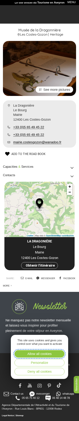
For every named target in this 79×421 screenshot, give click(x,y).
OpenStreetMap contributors (60, 235)
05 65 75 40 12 (31, 397)
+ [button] (70, 186)
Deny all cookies (40, 371)
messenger (47, 278)
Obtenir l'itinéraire (40, 265)
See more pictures (56, 90)
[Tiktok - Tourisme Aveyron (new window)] (59, 385)
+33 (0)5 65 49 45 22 (28, 127)
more (6, 285)
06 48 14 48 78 (61, 397)
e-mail (29, 278)
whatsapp (68, 393)
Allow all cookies (39, 354)
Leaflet (30, 235)
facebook (69, 278)
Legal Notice (8, 415)
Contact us (17, 393)
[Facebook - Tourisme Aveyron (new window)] (20, 385)
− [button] (70, 192)
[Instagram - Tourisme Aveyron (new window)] (40, 385)
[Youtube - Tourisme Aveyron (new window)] (30, 385)
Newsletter (76, 384)
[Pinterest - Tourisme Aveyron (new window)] (49, 385)
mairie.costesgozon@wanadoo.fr (37, 142)
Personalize (39, 363)
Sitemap (20, 415)
